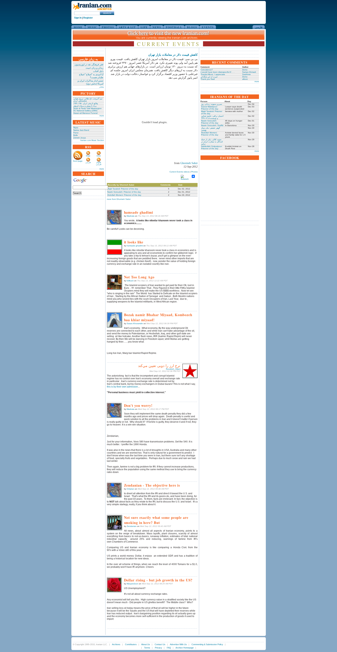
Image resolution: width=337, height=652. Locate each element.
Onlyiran (130, 489)
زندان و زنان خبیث (94, 67)
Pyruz (75, 133)
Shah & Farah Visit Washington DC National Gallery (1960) (87, 109)
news (99, 156)
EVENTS (208, 27)
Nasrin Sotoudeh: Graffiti (212, 125)
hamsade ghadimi (135, 246)
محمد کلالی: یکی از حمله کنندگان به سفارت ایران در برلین (212, 141)
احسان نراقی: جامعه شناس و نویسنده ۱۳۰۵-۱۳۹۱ (212, 117)
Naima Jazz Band (81, 130)
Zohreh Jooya (79, 138)
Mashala (130, 216)
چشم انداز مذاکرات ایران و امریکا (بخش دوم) (90, 82)
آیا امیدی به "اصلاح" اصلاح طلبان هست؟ (91, 76)
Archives (116, 644)
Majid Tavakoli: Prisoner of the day (122, 189)
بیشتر (101, 87)
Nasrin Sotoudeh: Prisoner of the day (124, 192)
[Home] (92, 10)
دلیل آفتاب (98, 71)
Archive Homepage (185, 648)
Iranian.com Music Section (92, 140)
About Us (145, 644)
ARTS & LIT (127, 27)
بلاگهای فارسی (98, 163)
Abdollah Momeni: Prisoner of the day (124, 195)
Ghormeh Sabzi (189, 163)
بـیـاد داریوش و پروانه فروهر (85, 106)
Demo (244, 70)
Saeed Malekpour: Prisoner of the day (209, 108)
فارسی (258, 27)
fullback (130, 281)
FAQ (169, 648)
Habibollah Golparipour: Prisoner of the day (211, 147)
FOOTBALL (174, 27)
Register (88, 17)
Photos (194, 172)
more (101, 116)
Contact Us (160, 644)
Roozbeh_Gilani (173, 369)
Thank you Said (207, 79)
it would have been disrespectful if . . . (217, 72)
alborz (245, 79)
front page (77, 161)
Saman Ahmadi (249, 72)
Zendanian (132, 526)
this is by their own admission (122, 386)
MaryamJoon (132, 584)
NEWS (157, 27)
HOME (78, 27)
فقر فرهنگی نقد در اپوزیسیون (88, 64)
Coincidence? (206, 70)
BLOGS (192, 27)
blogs (88, 156)
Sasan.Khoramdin (135, 323)
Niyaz (75, 127)
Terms (147, 648)
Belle (75, 135)
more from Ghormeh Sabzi (118, 199)
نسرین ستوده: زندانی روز (211, 104)
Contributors (131, 644)
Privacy (158, 648)
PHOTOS (108, 27)
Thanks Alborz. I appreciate (212, 74)
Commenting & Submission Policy (207, 644)
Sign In (78, 17)
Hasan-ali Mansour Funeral (85, 113)
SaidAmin (246, 74)
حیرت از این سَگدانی (209, 77)
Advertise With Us (178, 644)
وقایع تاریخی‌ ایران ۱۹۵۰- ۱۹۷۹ (85, 103)
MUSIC (92, 27)
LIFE (144, 27)
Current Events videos (179, 172)
